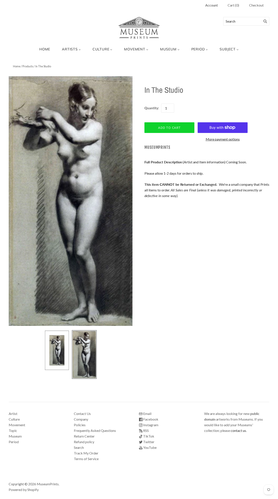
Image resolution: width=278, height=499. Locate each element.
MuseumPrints (157, 147)
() (233, 5)
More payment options (223, 139)
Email (146, 413)
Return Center (84, 436)
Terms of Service (86, 459)
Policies (80, 425)
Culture (14, 419)
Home (16, 66)
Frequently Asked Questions (95, 430)
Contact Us (82, 413)
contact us (238, 430)
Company (81, 419)
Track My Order (86, 453)
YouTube (149, 447)
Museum (15, 436)
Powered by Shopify (24, 489)
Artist (13, 413)
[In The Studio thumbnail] (57, 350)
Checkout (256, 5)
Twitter (148, 442)
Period (14, 442)
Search (79, 447)
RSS (145, 430)
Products (27, 66)
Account (211, 5)
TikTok (148, 436)
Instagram (150, 425)
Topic (13, 430)
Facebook (150, 419)
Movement (17, 425)
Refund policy (84, 442)
